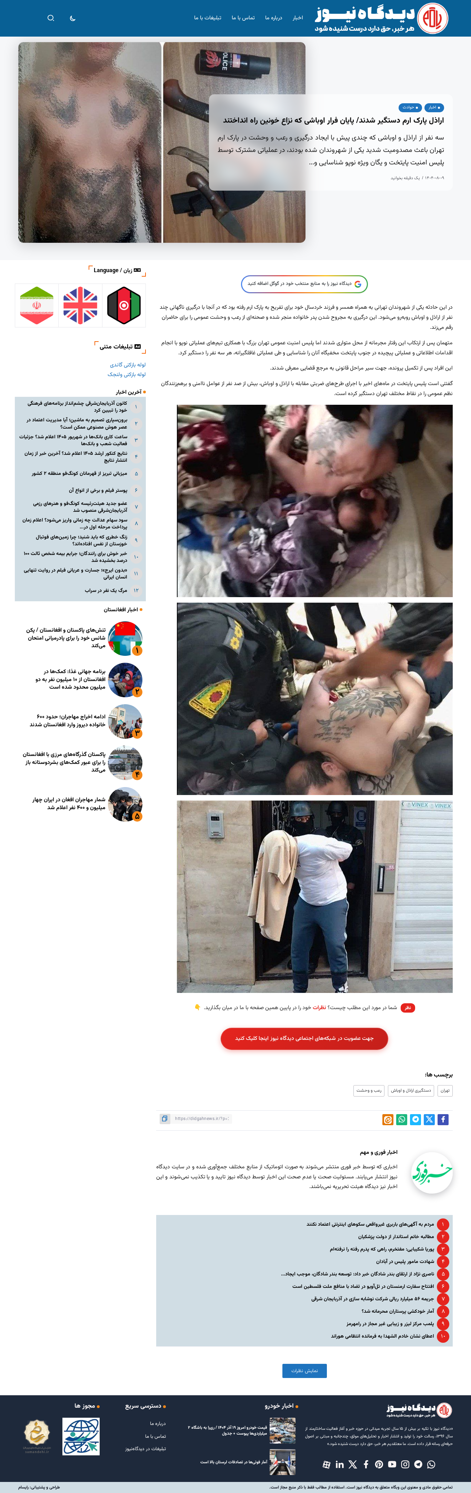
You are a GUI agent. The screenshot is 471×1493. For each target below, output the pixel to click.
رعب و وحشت (369, 1090)
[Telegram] (418, 1465)
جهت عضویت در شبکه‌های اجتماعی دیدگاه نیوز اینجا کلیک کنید (304, 1038)
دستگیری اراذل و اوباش (411, 1090)
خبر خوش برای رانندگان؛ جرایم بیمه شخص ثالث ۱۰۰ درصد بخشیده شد (75, 557)
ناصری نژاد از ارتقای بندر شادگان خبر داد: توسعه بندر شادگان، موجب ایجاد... (357, 1274)
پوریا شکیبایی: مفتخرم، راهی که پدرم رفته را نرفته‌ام (382, 1249)
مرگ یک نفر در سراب (106, 591)
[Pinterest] (379, 1465)
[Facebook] (366, 1465)
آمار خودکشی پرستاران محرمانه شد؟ (398, 1311)
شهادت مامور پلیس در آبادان (405, 1262)
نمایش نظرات (304, 1371)
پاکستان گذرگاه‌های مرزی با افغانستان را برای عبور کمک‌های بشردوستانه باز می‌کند (64, 762)
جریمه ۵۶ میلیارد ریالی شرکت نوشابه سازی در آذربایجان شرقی (372, 1299)
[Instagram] (405, 1465)
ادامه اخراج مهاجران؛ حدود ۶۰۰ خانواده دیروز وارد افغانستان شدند (68, 721)
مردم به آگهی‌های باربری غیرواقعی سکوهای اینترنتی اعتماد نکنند (370, 1224)
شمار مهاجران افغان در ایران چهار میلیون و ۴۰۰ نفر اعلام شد (69, 804)
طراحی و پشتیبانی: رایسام (39, 1487)
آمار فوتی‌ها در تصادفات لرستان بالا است (233, 1462)
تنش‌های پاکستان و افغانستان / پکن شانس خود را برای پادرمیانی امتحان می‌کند (66, 638)
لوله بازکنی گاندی (128, 365)
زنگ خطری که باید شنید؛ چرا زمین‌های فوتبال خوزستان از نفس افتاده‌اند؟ (81, 540)
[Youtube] (392, 1465)
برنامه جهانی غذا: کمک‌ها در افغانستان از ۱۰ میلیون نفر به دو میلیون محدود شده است (71, 680)
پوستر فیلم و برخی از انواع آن (98, 491)
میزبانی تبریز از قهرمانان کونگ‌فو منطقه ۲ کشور (79, 474)
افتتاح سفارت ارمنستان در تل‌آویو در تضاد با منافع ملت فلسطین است (363, 1287)
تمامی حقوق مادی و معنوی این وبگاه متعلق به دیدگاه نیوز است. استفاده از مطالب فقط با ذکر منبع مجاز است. (361, 1487)
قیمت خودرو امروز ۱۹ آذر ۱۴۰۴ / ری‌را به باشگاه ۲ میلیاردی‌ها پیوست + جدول (227, 1431)
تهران (445, 1090)
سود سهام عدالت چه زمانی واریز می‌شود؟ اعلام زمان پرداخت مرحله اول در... (74, 523)
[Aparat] (326, 1465)
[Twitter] (353, 1465)
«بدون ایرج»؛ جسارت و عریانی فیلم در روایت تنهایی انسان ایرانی (75, 573)
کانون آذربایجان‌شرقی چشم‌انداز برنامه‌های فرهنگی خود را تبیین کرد (77, 407)
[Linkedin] (339, 1465)
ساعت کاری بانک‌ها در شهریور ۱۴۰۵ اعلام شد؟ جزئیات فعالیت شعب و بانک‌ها (73, 440)
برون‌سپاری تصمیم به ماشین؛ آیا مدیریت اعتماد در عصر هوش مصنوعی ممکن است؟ (77, 423)
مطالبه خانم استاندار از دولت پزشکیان (396, 1237)
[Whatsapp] (431, 1465)
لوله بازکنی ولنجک (127, 375)
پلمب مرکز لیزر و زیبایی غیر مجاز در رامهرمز (390, 1324)
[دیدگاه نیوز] (381, 18)
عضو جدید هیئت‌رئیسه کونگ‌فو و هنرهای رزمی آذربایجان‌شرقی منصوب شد (80, 507)
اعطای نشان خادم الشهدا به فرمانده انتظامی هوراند (382, 1336)
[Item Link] (125, 638)
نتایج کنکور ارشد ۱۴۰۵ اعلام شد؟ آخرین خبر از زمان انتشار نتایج (75, 457)
